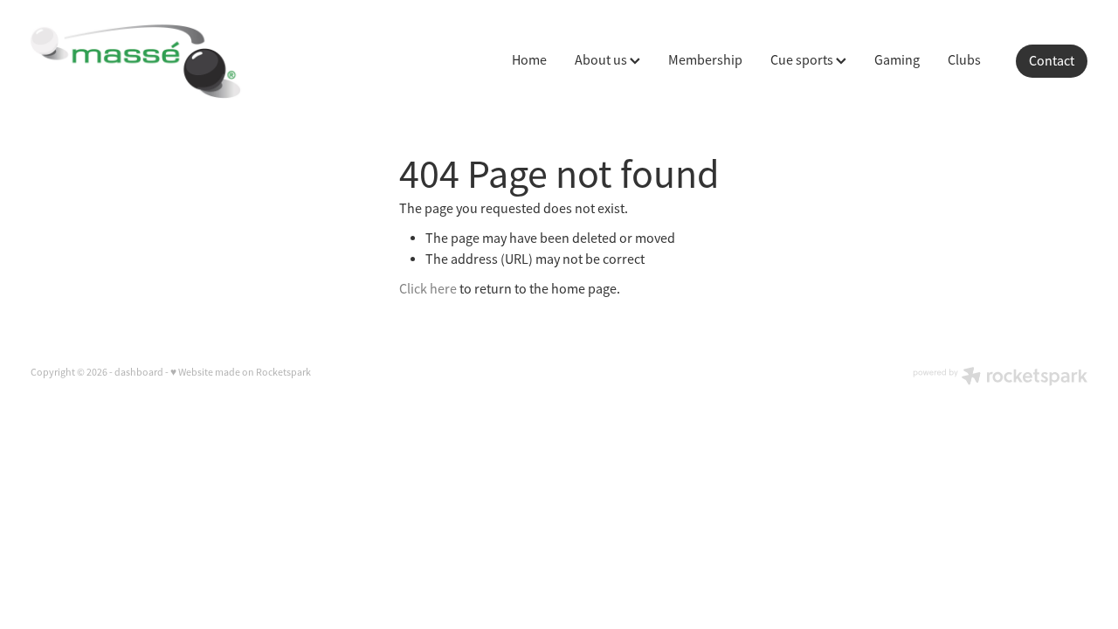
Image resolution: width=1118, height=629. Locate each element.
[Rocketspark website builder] (1000, 378)
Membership (705, 60)
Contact (1051, 61)
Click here (428, 289)
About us (602, 60)
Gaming (897, 60)
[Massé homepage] (136, 61)
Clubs (964, 60)
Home (529, 60)
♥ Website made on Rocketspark (240, 372)
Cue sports (803, 60)
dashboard (138, 372)
